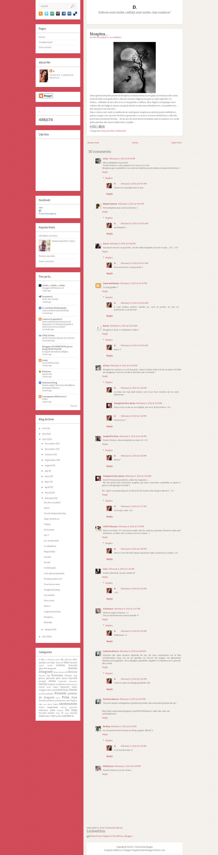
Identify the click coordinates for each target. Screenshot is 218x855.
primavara (60, 700)
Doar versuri (45, 47)
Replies (109, 178)
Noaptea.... (49, 617)
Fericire (72, 671)
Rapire (74, 700)
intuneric (73, 681)
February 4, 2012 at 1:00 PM (134, 388)
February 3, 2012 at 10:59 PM (133, 283)
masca (74, 684)
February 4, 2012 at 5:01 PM (134, 588)
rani (68, 700)
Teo (67, 710)
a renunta (49, 659)
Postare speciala (47, 256)
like (57, 684)
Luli (105, 569)
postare (49, 693)
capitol (41, 666)
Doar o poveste (46, 261)
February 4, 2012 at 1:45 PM (121, 569)
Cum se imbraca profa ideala (55, 310)
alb (62, 659)
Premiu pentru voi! (53, 579)
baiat (52, 662)
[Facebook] (64, 15)
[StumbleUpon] (52, 15)
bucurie (73, 662)
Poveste (60, 693)
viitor (47, 716)
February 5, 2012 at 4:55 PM (124, 726)
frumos (68, 675)
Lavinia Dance (111, 651)
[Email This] (91, 126)
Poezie (73, 689)
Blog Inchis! (49, 551)
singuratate (52, 707)
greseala (50, 678)
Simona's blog (49, 382)
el (66, 672)
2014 (44, 428)
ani (48, 662)
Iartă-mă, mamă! (50, 299)
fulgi (75, 676)
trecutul (42, 713)
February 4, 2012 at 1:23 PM (131, 526)
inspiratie (62, 681)
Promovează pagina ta (47, 214)
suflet (52, 710)
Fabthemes (118, 850)
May (47, 482)
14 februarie (50, 568)
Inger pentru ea (51, 519)
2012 (44, 439)
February (49, 498)
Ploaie (66, 690)
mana (68, 684)
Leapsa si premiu (52, 611)
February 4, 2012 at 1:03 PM (134, 456)
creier (50, 665)
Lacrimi (47, 557)
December (50, 443)
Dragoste (46, 672)
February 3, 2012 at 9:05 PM (131, 204)
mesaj (49, 687)
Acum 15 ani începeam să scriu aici (58, 338)
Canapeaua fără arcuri (54, 396)
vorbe (59, 716)
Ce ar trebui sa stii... (51, 363)
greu (58, 678)
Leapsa (51, 684)
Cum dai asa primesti (54, 573)
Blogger (149, 847)
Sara (55, 704)
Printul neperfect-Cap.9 (63, 241)
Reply (105, 172)
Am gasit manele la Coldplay (55, 351)
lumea (62, 684)
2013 (44, 434)
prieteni (50, 700)
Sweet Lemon (110, 204)
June (47, 476)
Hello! (45, 399)
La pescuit (47, 374)
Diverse (46, 371)
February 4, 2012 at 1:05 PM (149, 403)
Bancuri (59, 662)
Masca (47, 606)
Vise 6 (47, 508)
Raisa (106, 326)
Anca (106, 243)
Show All (74, 406)
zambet (66, 715)
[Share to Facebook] (100, 126)
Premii (47, 562)
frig (48, 675)
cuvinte (60, 665)
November (50, 449)
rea (44, 704)
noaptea (43, 690)
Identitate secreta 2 (48, 236)
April (47, 487)
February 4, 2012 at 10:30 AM (123, 326)
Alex (75, 659)
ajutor (57, 660)
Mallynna (108, 766)
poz (58, 698)
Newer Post (93, 142)
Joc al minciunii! (51, 541)
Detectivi (72, 665)
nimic (74, 687)
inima (52, 681)
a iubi (41, 659)
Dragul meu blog (52, 590)
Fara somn (49, 600)
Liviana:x (108, 609)
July (47, 471)
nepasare (65, 687)
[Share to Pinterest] (103, 126)
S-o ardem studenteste (54, 308)
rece (49, 704)
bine (66, 662)
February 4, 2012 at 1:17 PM (134, 506)
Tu (62, 713)
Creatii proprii (45, 42)
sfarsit (41, 707)
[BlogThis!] (94, 126)
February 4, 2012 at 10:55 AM (134, 345)
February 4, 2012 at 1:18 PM (134, 416)
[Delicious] (75, 15)
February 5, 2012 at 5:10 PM (134, 746)
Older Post (176, 142)
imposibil (72, 678)
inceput (42, 681)
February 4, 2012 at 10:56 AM (134, 223)
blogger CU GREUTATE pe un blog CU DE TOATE (57, 347)
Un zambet (49, 595)
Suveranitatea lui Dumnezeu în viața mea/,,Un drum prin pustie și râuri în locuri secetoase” (57, 324)
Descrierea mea (52, 584)
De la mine (49, 529)
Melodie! (48, 622)
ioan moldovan (111, 283)
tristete (51, 713)
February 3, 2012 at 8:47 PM (134, 183)
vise (53, 715)
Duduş (106, 726)
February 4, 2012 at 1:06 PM (138, 476)
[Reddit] (58, 15)
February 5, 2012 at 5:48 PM (128, 766)
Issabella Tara (111, 436)
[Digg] (69, 15)
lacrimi (43, 684)
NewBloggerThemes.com (153, 850)
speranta (73, 707)
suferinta (43, 710)
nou (49, 690)
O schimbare (50, 546)
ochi (54, 690)
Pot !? (46, 535)
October (49, 454)
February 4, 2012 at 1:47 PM (127, 609)
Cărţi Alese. (48, 335)
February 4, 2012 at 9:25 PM (133, 699)
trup (58, 713)
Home (42, 37)
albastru (68, 659)
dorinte (72, 668)
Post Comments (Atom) (111, 828)
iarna (64, 678)
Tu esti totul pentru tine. (55, 513)
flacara (42, 675)
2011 (44, 636)
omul (59, 689)
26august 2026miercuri (53, 288)
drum (56, 672)
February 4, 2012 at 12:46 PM (133, 436)
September (50, 460)
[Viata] (40, 211)
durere (62, 672)
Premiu (42, 700)
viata (45, 360)
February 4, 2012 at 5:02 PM (134, 679)
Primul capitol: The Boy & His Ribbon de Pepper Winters (58, 386)
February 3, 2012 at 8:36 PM (122, 158)
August (48, 465)
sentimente (68, 704)
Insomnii (47, 296)
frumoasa (57, 675)
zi (73, 715)
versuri (73, 713)
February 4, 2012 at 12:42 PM (123, 365)
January (49, 629)
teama (60, 710)
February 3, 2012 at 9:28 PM (123, 243)
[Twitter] (46, 15)
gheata (42, 678)
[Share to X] (97, 126)
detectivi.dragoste (47, 668)
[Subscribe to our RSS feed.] (41, 15)
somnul (63, 707)
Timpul (47, 524)
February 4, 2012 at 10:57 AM (134, 263)
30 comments (115, 38)
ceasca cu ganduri (52, 319)
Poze (74, 697)
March (48, 492)
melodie (42, 687)
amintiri (42, 662)
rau (40, 704)
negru (55, 687)
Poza (65, 697)
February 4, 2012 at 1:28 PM (134, 549)
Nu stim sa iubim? (52, 502)
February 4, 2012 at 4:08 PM (133, 651)
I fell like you (110, 526)
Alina (106, 365)
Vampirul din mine (124, 403)
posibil (42, 694)
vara (67, 713)
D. (54, 71)
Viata (41, 208)
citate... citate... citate (53, 285)
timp (74, 710)
